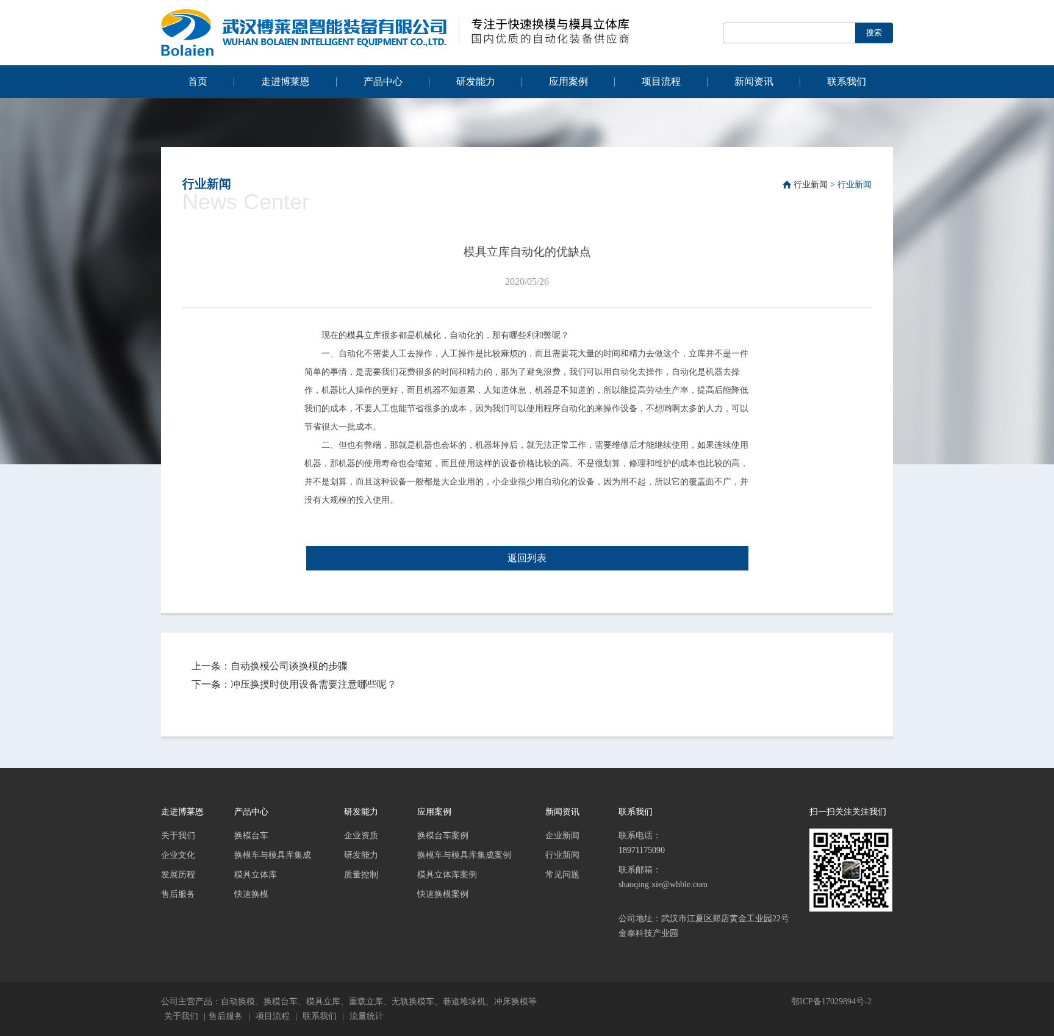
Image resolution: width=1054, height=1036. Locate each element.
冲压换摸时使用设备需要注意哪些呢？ (313, 684)
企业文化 (178, 855)
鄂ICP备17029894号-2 (831, 1001)
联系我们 (846, 81)
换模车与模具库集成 (272, 855)
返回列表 (527, 558)
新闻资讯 (753, 81)
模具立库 (364, 335)
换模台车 (251, 835)
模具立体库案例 (447, 874)
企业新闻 (562, 835)
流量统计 (367, 1016)
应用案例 (568, 81)
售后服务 (178, 894)
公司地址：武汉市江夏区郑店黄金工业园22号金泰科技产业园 (703, 926)
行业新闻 (811, 184)
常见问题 (562, 874)
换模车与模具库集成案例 (464, 855)
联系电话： (641, 843)
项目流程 (661, 81)
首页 (197, 81)
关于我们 (178, 835)
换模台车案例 (442, 835)
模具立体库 (255, 874)
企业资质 (361, 835)
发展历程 (178, 874)
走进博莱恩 (285, 81)
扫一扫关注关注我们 (847, 811)
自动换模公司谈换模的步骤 (289, 666)
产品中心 (383, 81)
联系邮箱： (663, 877)
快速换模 (251, 894)
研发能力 (475, 81)
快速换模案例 (442, 894)
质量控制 (361, 874)
